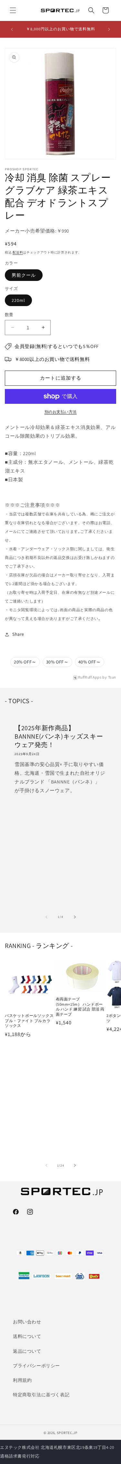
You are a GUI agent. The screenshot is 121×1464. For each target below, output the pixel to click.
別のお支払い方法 (61, 411)
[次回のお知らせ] (109, 29)
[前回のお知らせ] (12, 29)
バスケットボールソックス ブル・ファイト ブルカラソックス (29, 1020)
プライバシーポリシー (36, 1366)
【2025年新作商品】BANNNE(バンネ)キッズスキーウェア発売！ (59, 736)
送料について (27, 1336)
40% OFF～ (89, 662)
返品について (27, 1351)
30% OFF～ (57, 662)
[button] (13, 10)
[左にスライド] (46, 917)
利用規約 (22, 1380)
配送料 (18, 252)
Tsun (112, 677)
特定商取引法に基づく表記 (41, 1395)
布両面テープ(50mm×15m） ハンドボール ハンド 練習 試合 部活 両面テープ (80, 1007)
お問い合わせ (27, 1322)
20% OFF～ (25, 662)
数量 (9, 314)
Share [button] (18, 634)
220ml (18, 300)
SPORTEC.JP (67, 1432)
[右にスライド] (75, 917)
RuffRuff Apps (90, 677)
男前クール (24, 275)
